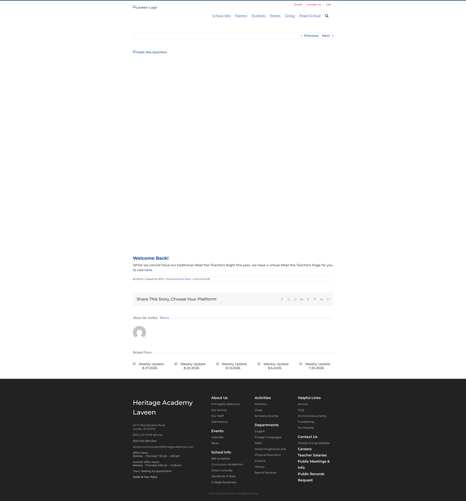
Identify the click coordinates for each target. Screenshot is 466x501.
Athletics (261, 404)
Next (326, 36)
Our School (219, 410)
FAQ (301, 410)
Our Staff (217, 416)
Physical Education (268, 455)
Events (217, 431)
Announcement (175, 279)
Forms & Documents (312, 416)
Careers (305, 449)
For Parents (306, 427)
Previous (311, 36)
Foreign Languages (268, 437)
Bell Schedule (220, 458)
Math (258, 443)
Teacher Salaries (312, 455)
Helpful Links (309, 398)
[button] (327, 15)
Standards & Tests (223, 476)
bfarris (139, 279)
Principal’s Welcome (225, 404)
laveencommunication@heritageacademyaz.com (163, 447)
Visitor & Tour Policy (145, 477)
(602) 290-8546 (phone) (148, 435)
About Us (219, 398)
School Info (221, 452)
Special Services (266, 472)
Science (260, 461)
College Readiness (224, 482)
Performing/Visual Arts (270, 449)
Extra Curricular (222, 470)
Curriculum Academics (227, 464)
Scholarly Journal (266, 416)
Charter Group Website (314, 443)
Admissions (219, 421)
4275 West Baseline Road (149, 425)
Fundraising (306, 421)
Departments (267, 425)
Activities (263, 398)
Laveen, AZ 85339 (144, 429)
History (259, 466)
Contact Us (307, 437)
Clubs (258, 410)
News (188, 279)
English (260, 431)
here (148, 270)
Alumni (303, 404)
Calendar (217, 437)
